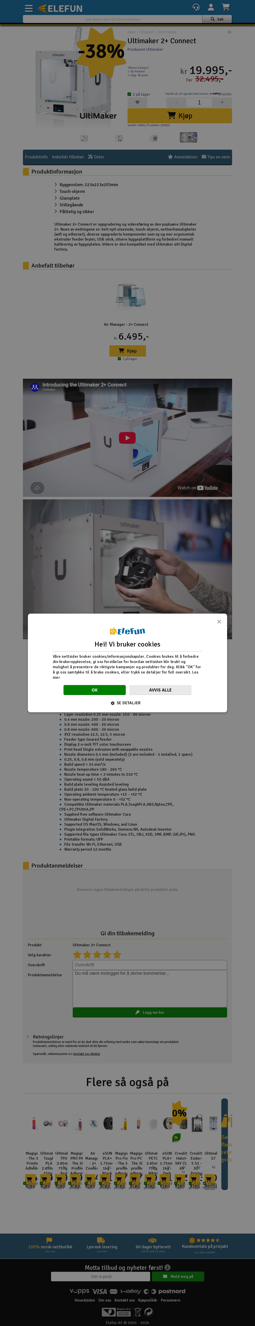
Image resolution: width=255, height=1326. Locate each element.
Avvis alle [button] (160, 690)
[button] (128, 703)
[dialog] (127, 663)
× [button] (219, 623)
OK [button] (95, 690)
